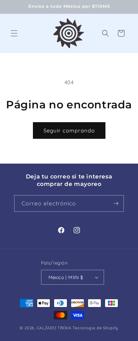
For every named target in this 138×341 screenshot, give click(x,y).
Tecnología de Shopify (95, 327)
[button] (14, 33)
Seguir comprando (69, 130)
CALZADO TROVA (54, 327)
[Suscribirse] (115, 203)
